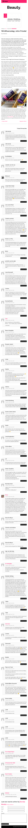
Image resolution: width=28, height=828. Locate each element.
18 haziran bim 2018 (10, 763)
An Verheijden (8, 563)
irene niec (7, 624)
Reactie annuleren (9, 804)
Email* (2, 809)
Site (2, 811)
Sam (6, 318)
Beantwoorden (23, 141)
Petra (6, 495)
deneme (7, 793)
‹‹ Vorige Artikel (4, 121)
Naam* (2, 807)
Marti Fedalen (8, 774)
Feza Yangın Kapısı (9, 751)
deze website (10, 116)
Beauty (14, 7)
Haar (6, 28)
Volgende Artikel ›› (23, 121)
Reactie (2, 813)
